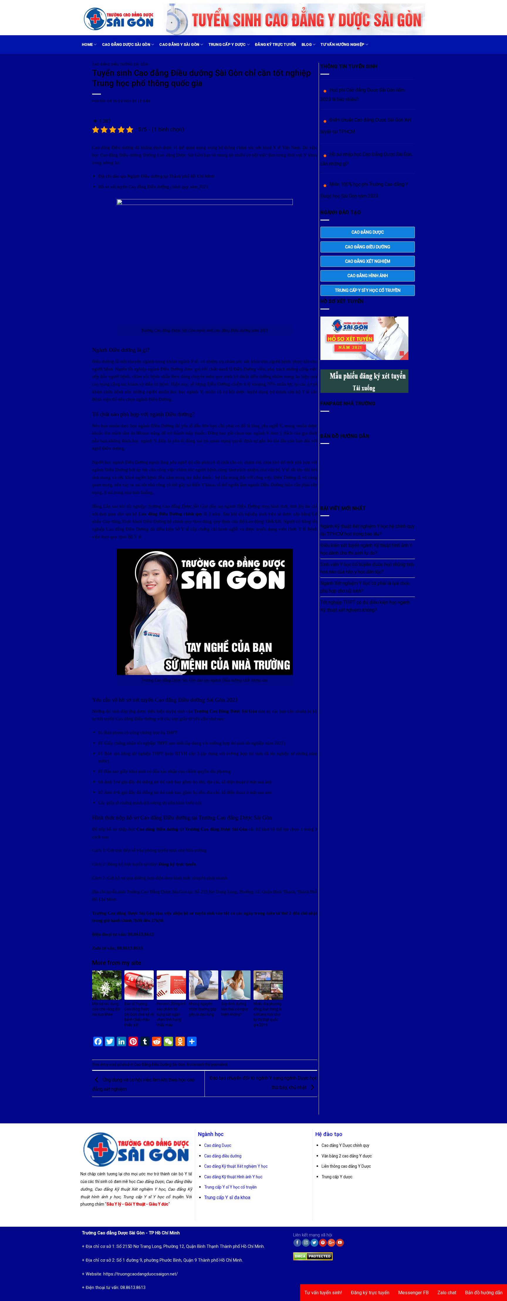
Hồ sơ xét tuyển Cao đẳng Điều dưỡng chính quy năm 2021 (153, 186)
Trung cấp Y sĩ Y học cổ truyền (230, 1187)
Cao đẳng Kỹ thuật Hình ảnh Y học (233, 1176)
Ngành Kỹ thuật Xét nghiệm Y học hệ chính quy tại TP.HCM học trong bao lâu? (367, 530)
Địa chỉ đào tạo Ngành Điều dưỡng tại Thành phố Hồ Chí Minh (156, 176)
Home (87, 44)
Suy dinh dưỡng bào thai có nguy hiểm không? (234, 1009)
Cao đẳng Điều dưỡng (180, 700)
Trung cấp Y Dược (227, 44)
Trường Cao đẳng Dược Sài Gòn (235, 817)
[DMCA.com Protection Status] (313, 1255)
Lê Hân (144, 101)
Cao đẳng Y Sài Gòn (179, 44)
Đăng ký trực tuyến (275, 44)
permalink (219, 1064)
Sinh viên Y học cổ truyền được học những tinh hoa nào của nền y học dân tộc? (367, 568)
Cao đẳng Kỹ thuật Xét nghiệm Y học (236, 1166)
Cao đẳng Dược (217, 1145)
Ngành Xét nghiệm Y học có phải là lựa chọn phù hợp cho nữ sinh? (365, 587)
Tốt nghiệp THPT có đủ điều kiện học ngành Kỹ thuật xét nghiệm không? (365, 606)
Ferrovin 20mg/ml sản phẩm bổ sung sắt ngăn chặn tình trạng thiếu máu (171, 1014)
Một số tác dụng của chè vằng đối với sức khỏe (106, 1009)
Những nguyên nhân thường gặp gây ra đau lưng (202, 1009)
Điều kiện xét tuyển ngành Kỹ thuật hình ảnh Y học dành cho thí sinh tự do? (366, 549)
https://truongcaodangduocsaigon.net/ (140, 1274)
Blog (307, 44)
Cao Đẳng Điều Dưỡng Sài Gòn (120, 64)
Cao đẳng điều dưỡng (222, 1156)
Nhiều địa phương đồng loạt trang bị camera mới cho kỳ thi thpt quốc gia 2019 (268, 1014)
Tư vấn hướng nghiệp (342, 44)
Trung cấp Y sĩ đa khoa (227, 1197)
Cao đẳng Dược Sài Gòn (126, 44)
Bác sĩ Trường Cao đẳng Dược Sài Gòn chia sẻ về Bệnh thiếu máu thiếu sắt (139, 1014)
